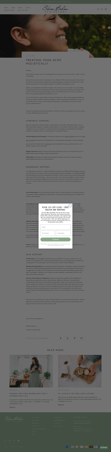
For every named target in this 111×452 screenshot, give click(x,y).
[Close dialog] (70, 205)
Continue (55, 239)
